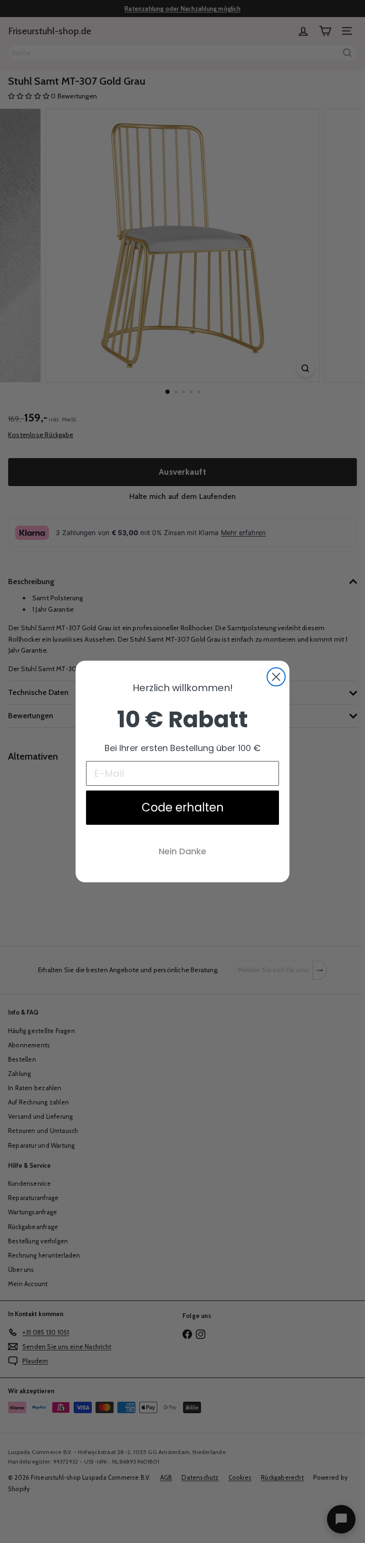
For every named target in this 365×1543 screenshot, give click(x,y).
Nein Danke (182, 851)
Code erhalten (183, 807)
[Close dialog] (276, 677)
